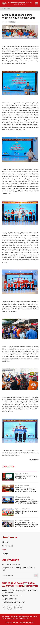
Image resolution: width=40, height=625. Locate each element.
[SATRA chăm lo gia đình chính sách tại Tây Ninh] (8, 512)
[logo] (19, 3)
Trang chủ (2, 9)
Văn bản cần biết (7, 546)
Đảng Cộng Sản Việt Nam (11, 564)
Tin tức (8, 8)
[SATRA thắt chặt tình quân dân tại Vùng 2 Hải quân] (8, 477)
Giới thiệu (5, 542)
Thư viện (5, 554)
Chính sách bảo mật (12, 622)
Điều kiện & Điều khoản (27, 622)
